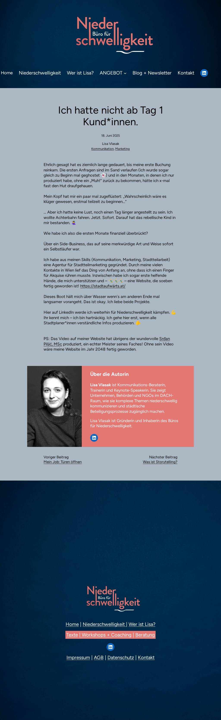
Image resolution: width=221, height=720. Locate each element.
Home (72, 624)
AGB (99, 657)
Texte (72, 635)
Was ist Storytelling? (160, 462)
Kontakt (146, 657)
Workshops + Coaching (106, 635)
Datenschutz (120, 657)
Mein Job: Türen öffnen (63, 462)
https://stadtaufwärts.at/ (102, 285)
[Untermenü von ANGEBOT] (125, 72)
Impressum (78, 657)
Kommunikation (102, 149)
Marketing (122, 149)
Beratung (145, 635)
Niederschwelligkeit (104, 624)
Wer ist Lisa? (142, 624)
